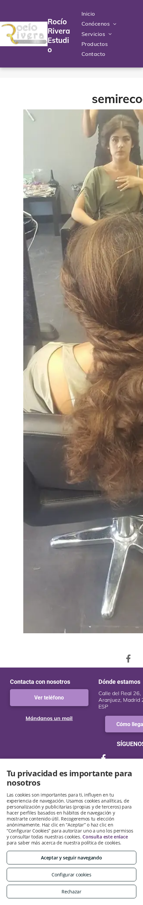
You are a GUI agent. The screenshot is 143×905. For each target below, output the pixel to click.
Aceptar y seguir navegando (71, 857)
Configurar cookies (71, 874)
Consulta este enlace (105, 836)
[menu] (133, 7)
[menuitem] (88, 14)
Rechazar (71, 891)
